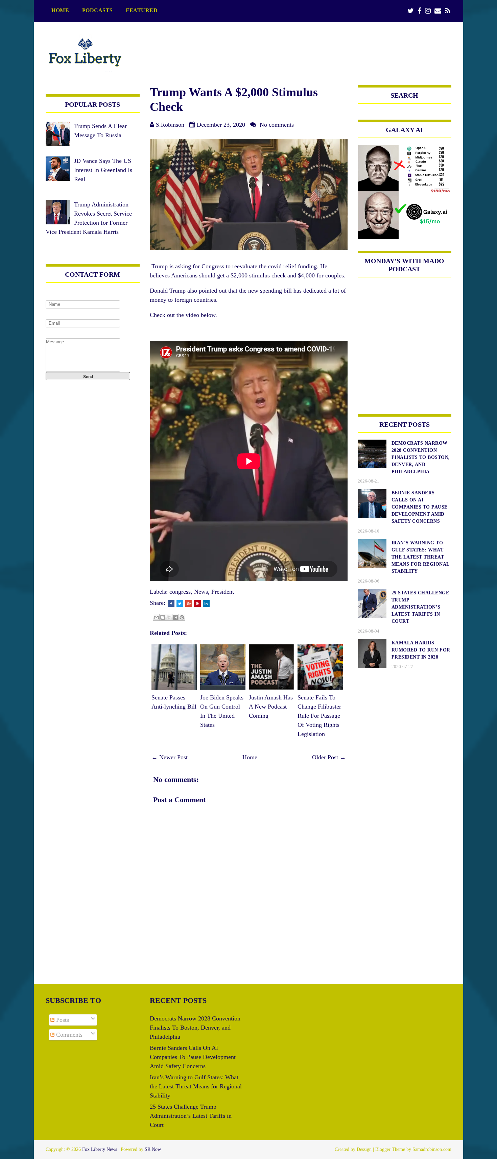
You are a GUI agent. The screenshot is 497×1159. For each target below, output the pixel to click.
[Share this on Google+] (188, 603)
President (222, 591)
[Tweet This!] (179, 603)
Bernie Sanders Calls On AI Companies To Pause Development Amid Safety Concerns (193, 1056)
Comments (68, 1034)
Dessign (364, 1149)
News (201, 591)
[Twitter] (410, 11)
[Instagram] (428, 11)
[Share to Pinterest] (182, 617)
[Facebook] (419, 11)
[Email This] (156, 617)
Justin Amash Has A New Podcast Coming (271, 706)
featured (142, 10)
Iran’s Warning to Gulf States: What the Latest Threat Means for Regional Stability (196, 1086)
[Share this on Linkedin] (206, 603)
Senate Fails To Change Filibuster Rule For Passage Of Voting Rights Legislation (319, 715)
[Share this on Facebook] (171, 603)
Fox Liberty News (99, 1149)
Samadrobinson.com (431, 1149)
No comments (277, 124)
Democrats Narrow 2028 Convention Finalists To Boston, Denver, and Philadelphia (195, 1027)
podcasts (97, 10)
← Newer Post (169, 757)
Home (60, 10)
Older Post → (329, 757)
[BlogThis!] (162, 617)
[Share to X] (169, 617)
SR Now (153, 1149)
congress (180, 591)
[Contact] (437, 11)
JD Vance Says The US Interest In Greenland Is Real (103, 169)
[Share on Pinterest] (197, 603)
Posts (61, 1019)
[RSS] (447, 11)
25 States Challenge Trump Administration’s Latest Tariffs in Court (191, 1115)
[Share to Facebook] (175, 617)
